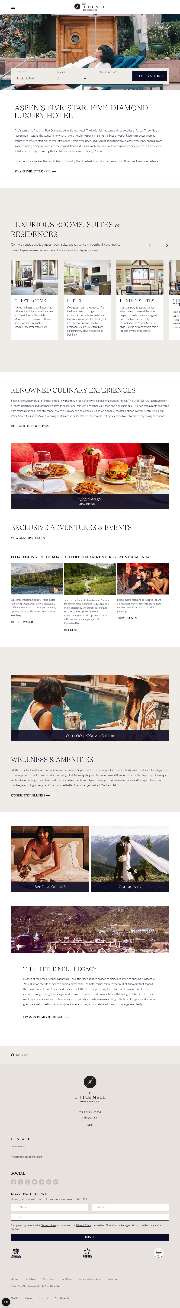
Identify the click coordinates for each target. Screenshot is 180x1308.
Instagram (27, 1182)
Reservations (150, 76)
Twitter (20, 1182)
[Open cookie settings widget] (6, 1302)
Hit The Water (22, 622)
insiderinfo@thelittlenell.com (26, 1156)
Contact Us (43, 1298)
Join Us (90, 1237)
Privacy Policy (83, 1225)
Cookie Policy (113, 1279)
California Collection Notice (90, 1279)
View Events (127, 618)
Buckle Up (72, 630)
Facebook (13, 1182)
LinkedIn (48, 1182)
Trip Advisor (55, 1182)
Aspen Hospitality (62, 1298)
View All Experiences (28, 538)
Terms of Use (48, 1225)
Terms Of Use (66, 1279)
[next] (164, 245)
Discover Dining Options (30, 426)
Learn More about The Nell (43, 1017)
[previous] (151, 245)
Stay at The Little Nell (32, 171)
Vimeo (41, 1182)
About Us (14, 1298)
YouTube (34, 1182)
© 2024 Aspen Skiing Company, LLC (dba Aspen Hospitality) (35, 1286)
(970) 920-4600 (18, 1146)
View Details (88, 504)
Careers (28, 1298)
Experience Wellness (28, 795)
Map (90, 1124)
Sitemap (14, 1279)
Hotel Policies (30, 1279)
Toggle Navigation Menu (13, 7)
